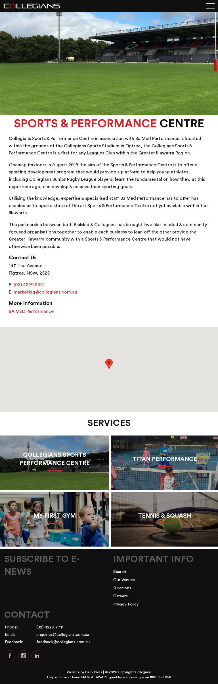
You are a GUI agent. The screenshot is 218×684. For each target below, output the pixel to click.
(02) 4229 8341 (29, 284)
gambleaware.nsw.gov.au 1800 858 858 (140, 677)
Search (119, 572)
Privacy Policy (126, 604)
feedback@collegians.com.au (63, 642)
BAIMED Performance (31, 311)
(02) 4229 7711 (49, 627)
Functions (122, 588)
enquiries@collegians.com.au (62, 634)
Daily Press (93, 672)
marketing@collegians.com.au (45, 292)
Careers (120, 596)
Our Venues (124, 580)
